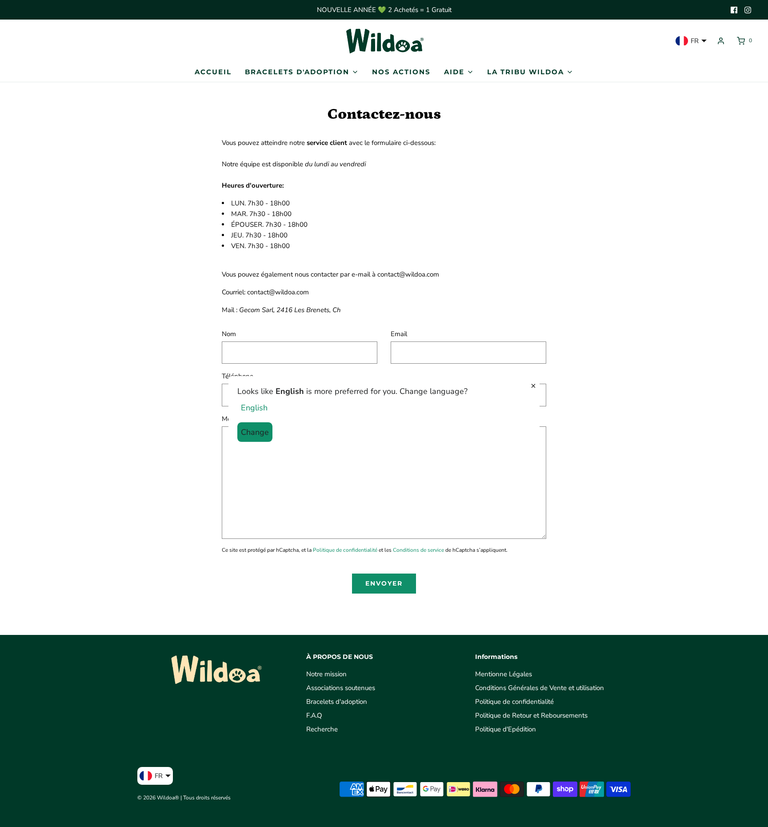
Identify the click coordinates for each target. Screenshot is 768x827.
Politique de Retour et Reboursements (531, 715)
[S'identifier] (721, 41)
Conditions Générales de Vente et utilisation (539, 687)
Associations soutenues (340, 687)
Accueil (213, 72)
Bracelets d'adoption (336, 701)
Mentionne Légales (503, 674)
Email (399, 333)
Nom (229, 333)
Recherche (322, 729)
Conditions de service (418, 550)
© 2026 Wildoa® (158, 797)
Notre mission (326, 674)
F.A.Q (314, 715)
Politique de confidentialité (345, 550)
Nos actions (401, 72)
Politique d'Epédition (505, 729)
